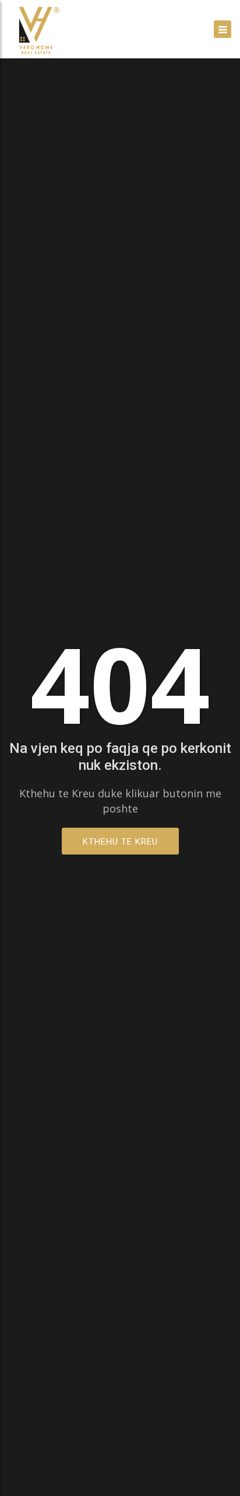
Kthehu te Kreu (120, 841)
